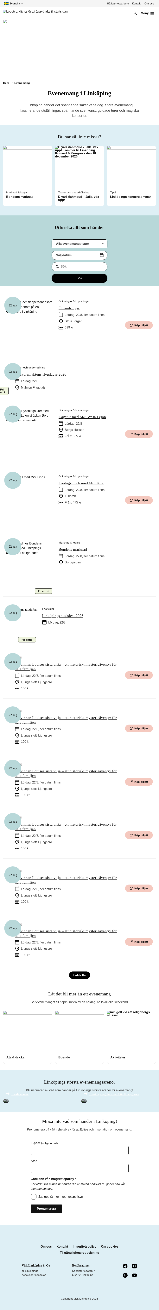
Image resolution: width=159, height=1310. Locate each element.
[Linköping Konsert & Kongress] (84, 1101)
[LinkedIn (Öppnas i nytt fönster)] (125, 1275)
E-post (44, 1143)
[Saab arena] (6, 1101)
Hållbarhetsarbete (118, 3)
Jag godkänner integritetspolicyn (60, 1196)
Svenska (15, 3)
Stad (34, 1161)
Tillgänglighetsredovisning (79, 1252)
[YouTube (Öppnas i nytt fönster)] (134, 1275)
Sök (79, 278)
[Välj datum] (102, 255)
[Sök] (135, 13)
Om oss (149, 3)
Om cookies (109, 1246)
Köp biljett (141, 325)
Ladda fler (79, 975)
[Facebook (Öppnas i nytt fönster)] (125, 1266)
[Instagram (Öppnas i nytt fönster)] (134, 1266)
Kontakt (136, 3)
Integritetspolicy (84, 1246)
